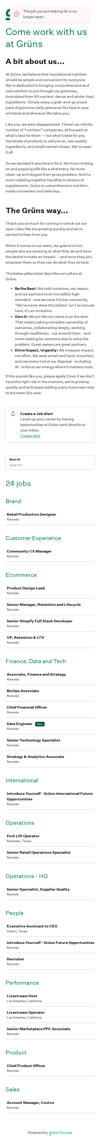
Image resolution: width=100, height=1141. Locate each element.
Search (14, 459)
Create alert (30, 436)
